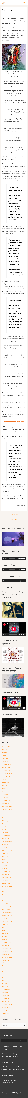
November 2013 (7, 1007)
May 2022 (5, 898)
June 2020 (5, 966)
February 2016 (6, 989)
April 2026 (5, 758)
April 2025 (5, 794)
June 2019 (5, 984)
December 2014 (7, 1004)
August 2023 (6, 853)
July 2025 (5, 785)
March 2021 (5, 939)
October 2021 (6, 918)
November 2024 (7, 809)
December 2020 (7, 948)
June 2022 (5, 895)
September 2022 (7, 886)
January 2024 (6, 838)
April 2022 (5, 901)
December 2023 (7, 841)
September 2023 (7, 850)
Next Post (14, 519)
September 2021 (7, 921)
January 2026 (6, 767)
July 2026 (5, 750)
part (15, 14)
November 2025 (7, 773)
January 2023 (6, 874)
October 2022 (6, 883)
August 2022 (6, 889)
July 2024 (5, 821)
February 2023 (6, 871)
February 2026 (6, 764)
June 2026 (5, 752)
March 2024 (5, 833)
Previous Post (14, 514)
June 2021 (5, 930)
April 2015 (5, 992)
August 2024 (6, 818)
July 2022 (5, 892)
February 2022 (6, 907)
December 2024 (7, 806)
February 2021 (6, 942)
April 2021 (5, 936)
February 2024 (6, 835)
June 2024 (5, 824)
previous (11, 14)
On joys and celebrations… (9, 1080)
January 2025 (6, 803)
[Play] (4, 558)
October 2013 (6, 1010)
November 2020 (7, 951)
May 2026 (5, 755)
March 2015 (5, 995)
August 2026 (6, 747)
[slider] (23, 558)
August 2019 (5, 978)
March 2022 (5, 904)
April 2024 (5, 830)
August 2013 (5, 1013)
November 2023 (7, 844)
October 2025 (6, 776)
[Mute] (20, 558)
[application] (14, 558)
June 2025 (5, 788)
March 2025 (5, 797)
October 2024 (6, 812)
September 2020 (7, 957)
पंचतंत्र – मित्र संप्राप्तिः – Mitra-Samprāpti (12, 1069)
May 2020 (5, 969)
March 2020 (5, 975)
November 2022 (7, 880)
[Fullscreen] (24, 634)
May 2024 (5, 827)
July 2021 (5, 927)
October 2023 (6, 847)
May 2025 (5, 791)
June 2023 (5, 859)
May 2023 (5, 862)
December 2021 (7, 912)
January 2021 (6, 945)
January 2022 (6, 909)
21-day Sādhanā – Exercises (9, 1056)
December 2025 (7, 770)
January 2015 (6, 1001)
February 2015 (6, 998)
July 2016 (5, 987)
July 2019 (5, 981)
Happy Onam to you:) (7, 1082)
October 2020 (6, 954)
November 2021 (7, 915)
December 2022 (7, 877)
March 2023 (5, 868)
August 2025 (6, 782)
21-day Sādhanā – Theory (9, 1054)
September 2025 (7, 779)
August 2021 (5, 924)
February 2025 (6, 800)
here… (19, 14)
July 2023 (5, 856)
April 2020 (5, 972)
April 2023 (5, 865)
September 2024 (7, 815)
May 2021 (5, 933)
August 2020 (6, 960)
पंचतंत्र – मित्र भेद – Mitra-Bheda (10, 1067)
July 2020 (5, 963)
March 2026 (5, 761)
